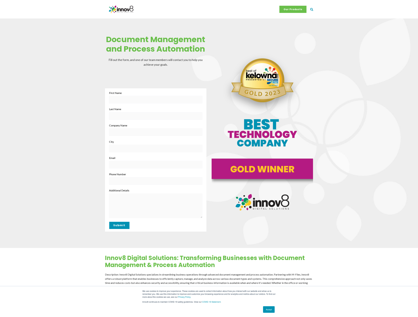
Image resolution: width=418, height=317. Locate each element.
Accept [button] (269, 309)
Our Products (293, 9)
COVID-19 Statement (211, 301)
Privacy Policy (184, 296)
